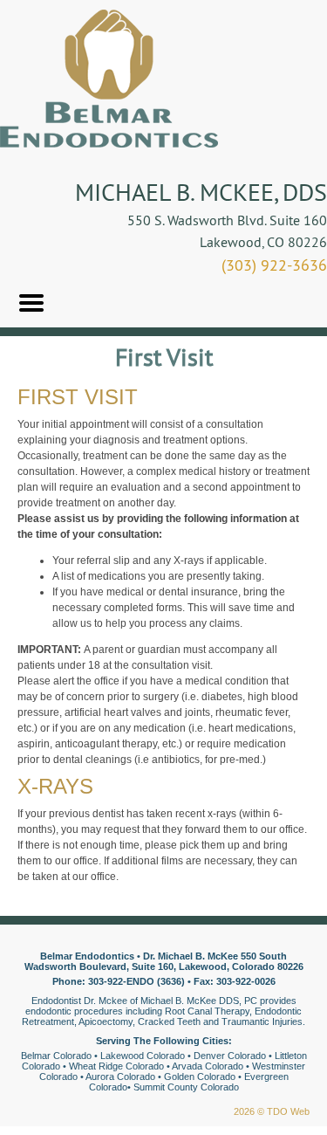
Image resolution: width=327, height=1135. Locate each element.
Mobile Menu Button (31, 303)
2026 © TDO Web (272, 1111)
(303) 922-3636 (274, 265)
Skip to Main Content (49, 6)
